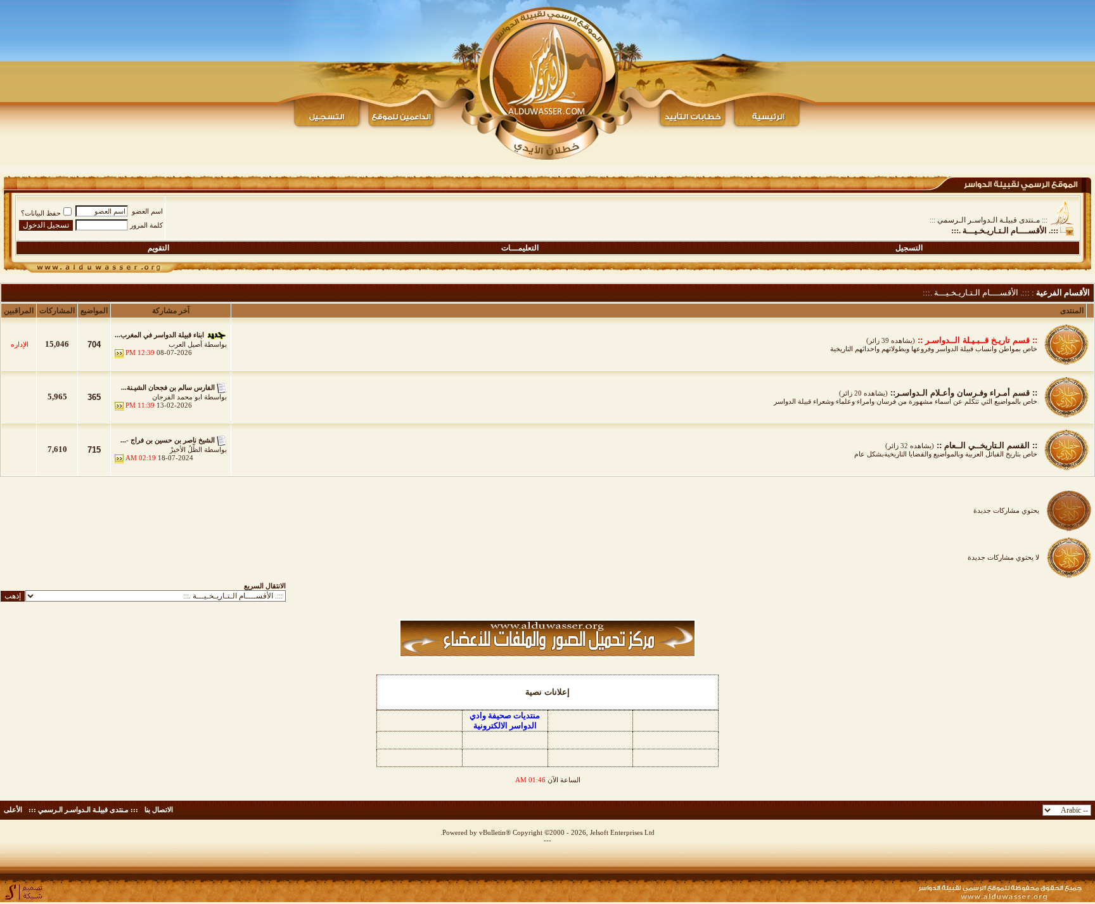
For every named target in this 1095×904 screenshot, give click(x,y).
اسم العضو (147, 211)
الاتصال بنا (158, 809)
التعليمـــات (520, 247)
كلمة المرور (146, 225)
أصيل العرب (185, 344)
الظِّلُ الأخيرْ (186, 449)
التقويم (158, 247)
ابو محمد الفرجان (177, 397)
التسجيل (909, 247)
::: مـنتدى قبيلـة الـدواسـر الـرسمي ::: (988, 220)
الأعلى (13, 809)
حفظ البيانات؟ (41, 213)
